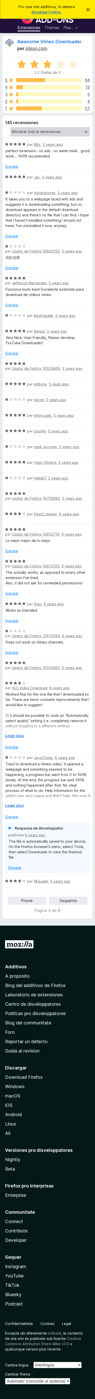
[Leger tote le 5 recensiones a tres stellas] (49, 94)
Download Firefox (24, 1077)
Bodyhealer (43, 315)
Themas (51, 27)
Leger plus (14, 735)
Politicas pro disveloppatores (35, 1013)
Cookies (47, 1323)
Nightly (12, 1159)
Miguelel (41, 881)
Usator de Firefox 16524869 (36, 368)
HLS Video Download (29, 688)
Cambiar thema (17, 1374)
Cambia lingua (16, 1365)
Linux (10, 1124)
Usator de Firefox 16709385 (36, 498)
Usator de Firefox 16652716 (36, 534)
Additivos (16, 966)
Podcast (14, 1303)
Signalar (11, 166)
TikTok (12, 1285)
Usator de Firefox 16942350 (36, 251)
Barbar (39, 331)
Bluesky (13, 1294)
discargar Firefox (46, 12)
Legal (66, 1323)
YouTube (14, 1275)
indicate (54, 1333)
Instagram (15, 1266)
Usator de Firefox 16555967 (36, 668)
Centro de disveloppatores (33, 1004)
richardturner (44, 193)
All (7, 1133)
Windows (15, 1086)
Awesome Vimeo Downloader (49, 41)
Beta (10, 1169)
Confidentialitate (19, 1323)
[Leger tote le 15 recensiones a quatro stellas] (49, 87)
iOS (8, 1105)
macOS (12, 1095)
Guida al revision (22, 1050)
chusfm (40, 431)
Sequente (68, 900)
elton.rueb (42, 415)
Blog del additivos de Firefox (35, 985)
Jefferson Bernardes (29, 283)
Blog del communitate (28, 1022)
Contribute (16, 1230)
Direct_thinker (45, 514)
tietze (39, 400)
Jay (37, 177)
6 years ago (69, 514)
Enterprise (15, 1195)
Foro (10, 1032)
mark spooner (45, 447)
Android (13, 1114)
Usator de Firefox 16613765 (36, 566)
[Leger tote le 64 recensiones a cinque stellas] (49, 80)
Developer (16, 1240)
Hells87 (40, 478)
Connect (14, 1221)
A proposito (17, 976)
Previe (27, 900)
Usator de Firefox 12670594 (36, 636)
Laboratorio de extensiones (34, 994)
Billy (37, 144)
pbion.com (36, 48)
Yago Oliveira (45, 462)
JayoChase (43, 757)
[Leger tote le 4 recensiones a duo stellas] (49, 101)
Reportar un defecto (26, 1041)
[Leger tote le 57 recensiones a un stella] (49, 108)
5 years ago (53, 144)
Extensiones (28, 27)
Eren (38, 604)
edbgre (40, 384)
